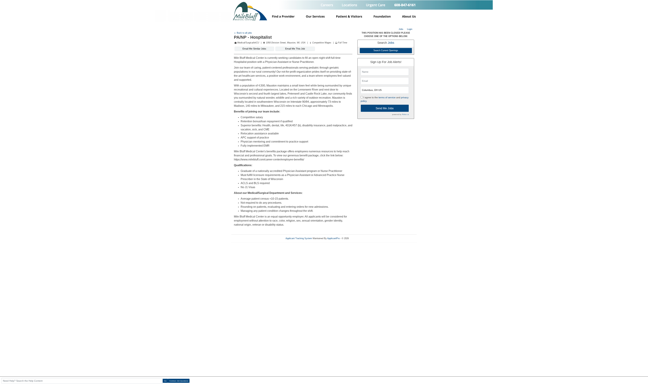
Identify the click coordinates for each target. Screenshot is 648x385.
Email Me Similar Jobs (254, 48)
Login (409, 29)
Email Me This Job (295, 48)
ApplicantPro (333, 238)
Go (165, 381)
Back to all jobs (244, 33)
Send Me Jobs (385, 108)
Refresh (358, 238)
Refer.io (405, 114)
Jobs (401, 29)
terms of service (387, 97)
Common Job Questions (178, 381)
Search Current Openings (385, 50)
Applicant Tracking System (299, 238)
